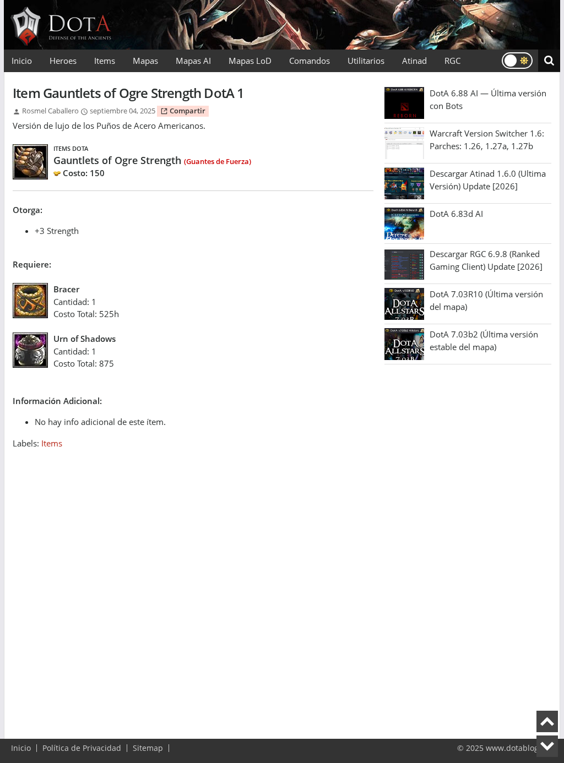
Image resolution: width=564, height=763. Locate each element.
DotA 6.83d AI (456, 213)
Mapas (145, 60)
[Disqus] (193, 586)
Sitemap (148, 748)
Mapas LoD (250, 60)
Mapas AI (193, 60)
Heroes (63, 60)
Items (104, 60)
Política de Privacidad (81, 748)
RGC (452, 60)
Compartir (186, 111)
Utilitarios (366, 60)
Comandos (309, 60)
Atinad (414, 60)
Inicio (22, 60)
